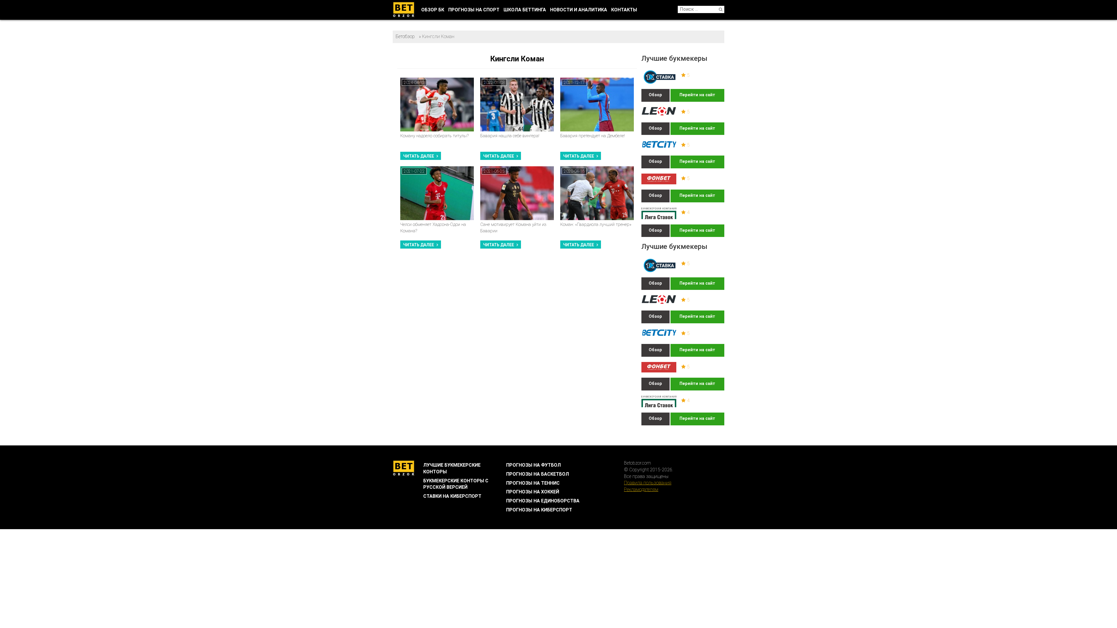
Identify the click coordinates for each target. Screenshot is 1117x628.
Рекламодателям (641, 489)
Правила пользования (647, 483)
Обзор (655, 94)
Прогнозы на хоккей (532, 492)
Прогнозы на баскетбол (537, 474)
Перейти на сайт (697, 94)
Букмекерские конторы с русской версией (455, 484)
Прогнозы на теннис (533, 483)
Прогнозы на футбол (533, 465)
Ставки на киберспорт (452, 496)
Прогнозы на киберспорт (539, 510)
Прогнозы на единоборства (542, 501)
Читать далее (418, 156)
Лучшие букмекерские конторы (452, 468)
